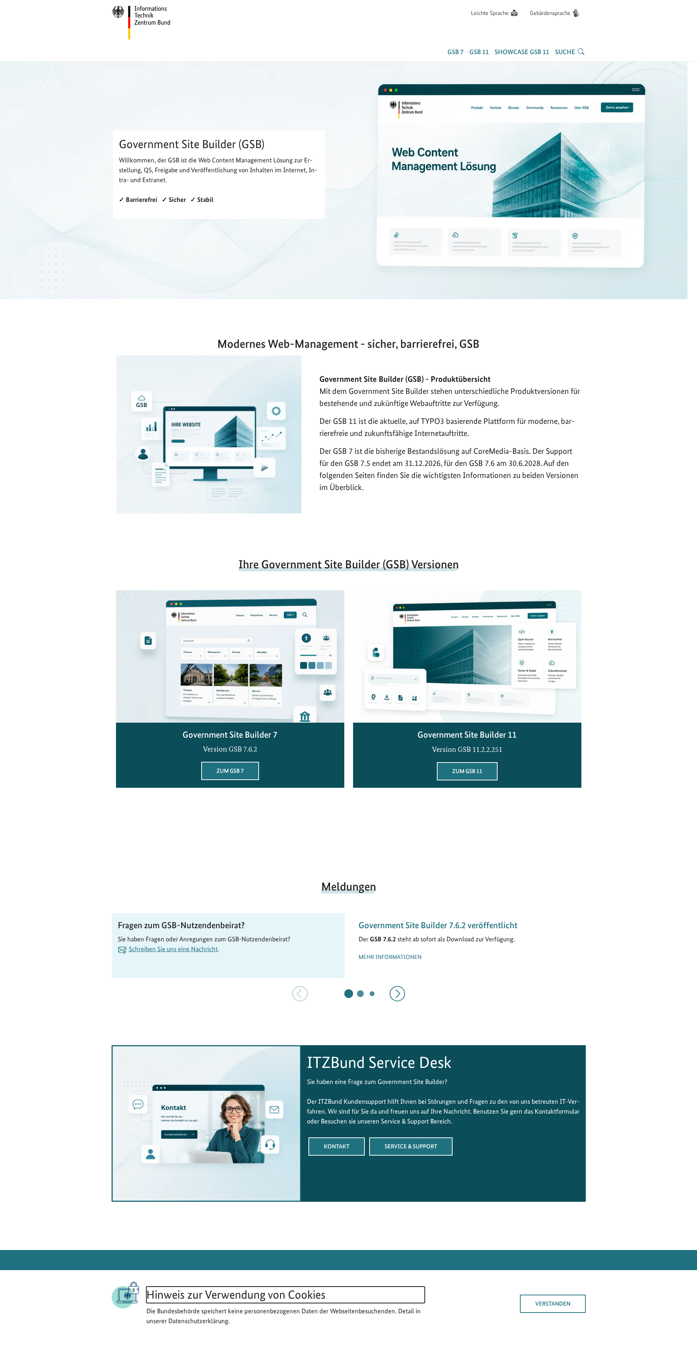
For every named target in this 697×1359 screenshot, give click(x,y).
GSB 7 (455, 52)
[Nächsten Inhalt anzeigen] (397, 993)
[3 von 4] (372, 993)
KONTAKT (336, 1146)
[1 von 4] (348, 993)
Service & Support (411, 1146)
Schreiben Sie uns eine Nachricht (173, 949)
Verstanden (552, 1303)
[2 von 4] (360, 993)
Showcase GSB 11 (522, 52)
